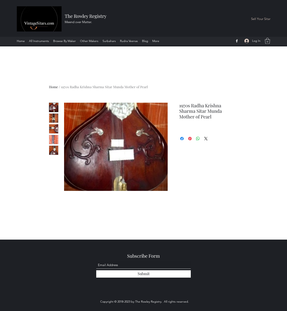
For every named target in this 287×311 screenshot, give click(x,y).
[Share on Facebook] (181, 138)
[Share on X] (205, 138)
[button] (267, 41)
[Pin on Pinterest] (189, 138)
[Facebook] (237, 41)
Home (53, 87)
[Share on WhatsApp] (197, 138)
